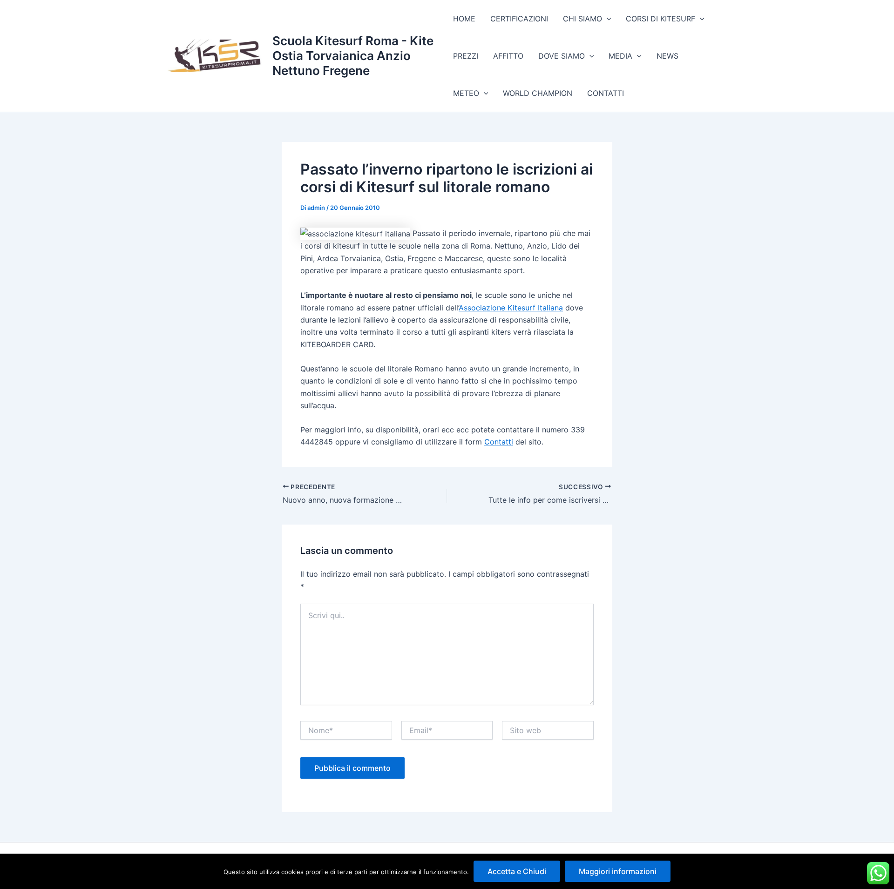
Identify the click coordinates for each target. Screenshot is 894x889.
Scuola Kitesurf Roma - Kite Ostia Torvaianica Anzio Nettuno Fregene (352, 56)
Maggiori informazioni (618, 871)
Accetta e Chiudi (517, 871)
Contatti (498, 441)
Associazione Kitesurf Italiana (511, 307)
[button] (606, 18)
